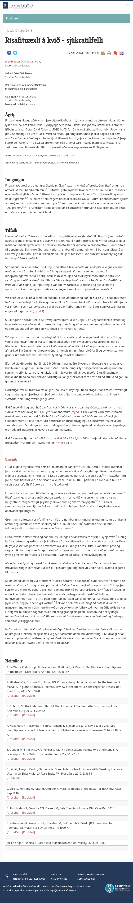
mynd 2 (76, 412)
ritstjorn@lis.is (59, 878)
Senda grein (103, 53)
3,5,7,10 (99, 501)
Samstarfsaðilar (86, 878)
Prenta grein (109, 53)
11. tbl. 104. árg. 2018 (18, 30)
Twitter (15, 53)
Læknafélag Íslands (117, 888)
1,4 (26, 197)
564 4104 (56, 874)
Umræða (11, 459)
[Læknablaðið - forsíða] (18, 5)
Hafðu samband (96, 874)
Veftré (80, 874)
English (121, 53)
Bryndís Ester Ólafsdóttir (19, 61)
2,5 (53, 602)
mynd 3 (60, 443)
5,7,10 (105, 474)
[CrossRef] (13, 696)
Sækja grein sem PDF (115, 53)
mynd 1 (38, 311)
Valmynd (127, 5)
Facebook (9, 53)
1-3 (47, 189)
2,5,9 (102, 588)
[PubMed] (28, 696)
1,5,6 (24, 206)
